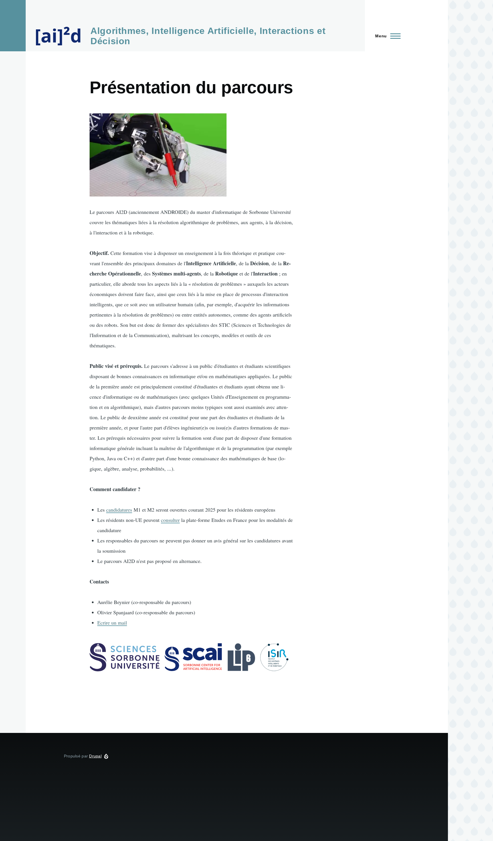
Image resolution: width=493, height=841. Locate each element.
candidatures (119, 509)
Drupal (95, 756)
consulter (170, 519)
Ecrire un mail (112, 622)
